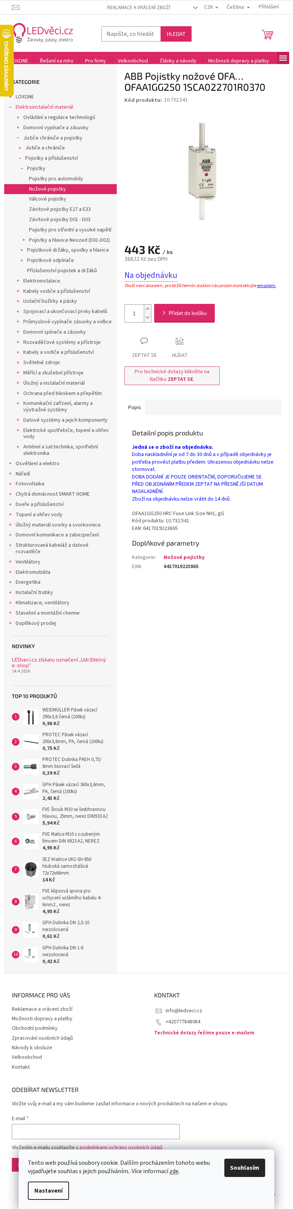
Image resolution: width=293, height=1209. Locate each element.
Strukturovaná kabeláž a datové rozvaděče (52, 548)
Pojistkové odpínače (50, 260)
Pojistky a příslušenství (51, 158)
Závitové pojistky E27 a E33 (60, 209)
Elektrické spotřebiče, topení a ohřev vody (66, 434)
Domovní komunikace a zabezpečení (57, 535)
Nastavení (48, 1191)
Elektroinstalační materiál (44, 107)
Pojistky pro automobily (56, 179)
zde (174, 1171)
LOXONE (25, 97)
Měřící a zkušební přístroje (53, 373)
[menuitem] (19, 61)
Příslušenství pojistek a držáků (62, 271)
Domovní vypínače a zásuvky (56, 128)
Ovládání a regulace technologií (59, 117)
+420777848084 (183, 1022)
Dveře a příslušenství (40, 504)
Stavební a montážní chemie (48, 613)
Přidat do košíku (188, 313)
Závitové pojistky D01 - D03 (59, 219)
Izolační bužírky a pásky (50, 301)
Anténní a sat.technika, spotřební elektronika (60, 450)
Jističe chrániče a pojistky (52, 138)
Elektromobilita (33, 572)
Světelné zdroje (41, 362)
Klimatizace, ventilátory (42, 603)
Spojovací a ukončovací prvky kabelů (65, 311)
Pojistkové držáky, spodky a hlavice (68, 250)
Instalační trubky (34, 592)
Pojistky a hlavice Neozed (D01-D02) (69, 240)
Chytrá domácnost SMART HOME (53, 494)
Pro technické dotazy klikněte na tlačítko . (172, 375)
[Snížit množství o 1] (147, 317)
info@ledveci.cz (184, 1011)
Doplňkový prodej (36, 623)
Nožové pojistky (47, 189)
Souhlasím (244, 1168)
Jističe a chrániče (45, 148)
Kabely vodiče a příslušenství (56, 291)
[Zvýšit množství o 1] (147, 309)
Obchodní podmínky (35, 1028)
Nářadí (23, 474)
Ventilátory (28, 562)
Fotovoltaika (30, 484)
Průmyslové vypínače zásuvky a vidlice (67, 322)
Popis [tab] (134, 407)
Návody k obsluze (32, 1048)
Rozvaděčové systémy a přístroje (62, 342)
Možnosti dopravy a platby (42, 1019)
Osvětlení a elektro (38, 463)
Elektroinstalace (41, 281)
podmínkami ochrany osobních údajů (121, 1147)
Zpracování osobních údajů (42, 1038)
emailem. (266, 286)
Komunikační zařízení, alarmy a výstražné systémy (58, 407)
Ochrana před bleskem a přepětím (62, 393)
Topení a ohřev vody (39, 515)
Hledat (176, 34)
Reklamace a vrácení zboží (138, 7)
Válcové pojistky (47, 199)
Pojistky (36, 168)
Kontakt (21, 1067)
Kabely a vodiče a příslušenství (58, 352)
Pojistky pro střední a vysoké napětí (70, 230)
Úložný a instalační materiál (54, 383)
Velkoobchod (27, 1057)
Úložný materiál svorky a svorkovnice (58, 525)
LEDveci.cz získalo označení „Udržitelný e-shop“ (59, 662)
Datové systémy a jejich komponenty (65, 420)
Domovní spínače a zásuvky (54, 332)
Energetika (28, 582)
